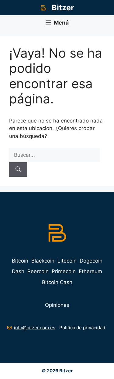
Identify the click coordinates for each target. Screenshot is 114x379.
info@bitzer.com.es (34, 327)
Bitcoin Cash (57, 282)
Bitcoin (20, 261)
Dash (18, 271)
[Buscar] (18, 169)
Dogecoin (91, 261)
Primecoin (64, 271)
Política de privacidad (82, 327)
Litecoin (67, 261)
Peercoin (38, 271)
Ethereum (90, 271)
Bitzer (63, 7)
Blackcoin (42, 261)
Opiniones (57, 305)
